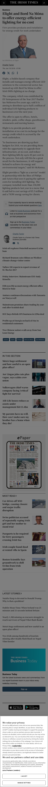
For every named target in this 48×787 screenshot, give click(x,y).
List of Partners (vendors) (11, 770)
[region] (24, 751)
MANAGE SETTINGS (24, 783)
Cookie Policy (16, 746)
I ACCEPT (24, 776)
